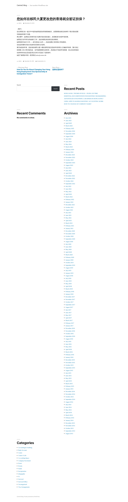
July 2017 (68, 310)
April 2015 (68, 381)
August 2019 (69, 268)
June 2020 (68, 247)
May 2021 (68, 218)
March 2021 (69, 223)
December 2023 (70, 155)
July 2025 (68, 118)
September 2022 (70, 184)
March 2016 (69, 352)
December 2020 (70, 231)
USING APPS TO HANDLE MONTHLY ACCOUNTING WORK (83, 101)
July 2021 (68, 213)
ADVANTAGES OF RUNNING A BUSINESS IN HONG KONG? (83, 99)
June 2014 (68, 407)
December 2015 (70, 360)
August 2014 (69, 402)
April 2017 (68, 318)
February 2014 (69, 418)
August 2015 (69, 370)
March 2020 (69, 255)
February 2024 (69, 149)
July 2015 (68, 373)
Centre (20, 453)
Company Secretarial (24, 461)
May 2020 (68, 249)
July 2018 (68, 278)
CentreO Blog (22, 5)
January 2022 (69, 202)
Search (19, 85)
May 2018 (68, 284)
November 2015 (70, 362)
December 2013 (70, 423)
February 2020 (69, 257)
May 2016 (68, 347)
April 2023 (68, 173)
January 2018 (69, 294)
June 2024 (68, 142)
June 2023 (68, 171)
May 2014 (68, 410)
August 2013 (69, 434)
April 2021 (68, 220)
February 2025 (69, 128)
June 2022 (68, 189)
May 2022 (68, 192)
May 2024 (68, 144)
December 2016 (70, 328)
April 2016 (68, 349)
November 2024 (70, 131)
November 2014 (70, 394)
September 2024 (70, 134)
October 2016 (69, 334)
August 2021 (69, 210)
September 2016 (70, 336)
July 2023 (68, 168)
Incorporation (40, 61)
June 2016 (68, 344)
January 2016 (69, 357)
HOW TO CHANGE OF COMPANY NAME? (77, 104)
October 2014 (69, 397)
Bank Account (22, 450)
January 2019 (69, 273)
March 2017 (69, 320)
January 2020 (69, 260)
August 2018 (69, 276)
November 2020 (70, 234)
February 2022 (69, 199)
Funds (20, 469)
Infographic (21, 474)
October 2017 (69, 302)
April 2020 (68, 252)
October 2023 (69, 160)
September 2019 (70, 265)
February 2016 (69, 355)
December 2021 (70, 205)
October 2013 (69, 428)
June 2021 (68, 215)
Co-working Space (23, 458)
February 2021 (69, 226)
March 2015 (69, 384)
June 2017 (68, 313)
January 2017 (69, 326)
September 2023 (70, 163)
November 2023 (70, 157)
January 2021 (69, 228)
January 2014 (69, 420)
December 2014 (70, 391)
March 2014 (69, 415)
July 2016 (68, 341)
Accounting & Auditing (25, 448)
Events (20, 466)
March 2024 (69, 147)
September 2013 (70, 431)
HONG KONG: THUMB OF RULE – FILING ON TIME (81, 93)
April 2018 (68, 286)
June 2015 (68, 376)
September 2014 (70, 399)
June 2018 (68, 281)
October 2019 (69, 263)
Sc (45, 61)
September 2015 (70, 368)
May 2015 (68, 378)
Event (20, 463)
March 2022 (69, 197)
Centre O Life (22, 455)
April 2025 (68, 123)
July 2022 (68, 186)
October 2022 (69, 181)
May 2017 (68, 315)
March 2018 (69, 289)
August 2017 (69, 307)
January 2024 (69, 152)
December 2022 (70, 176)
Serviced (20, 479)
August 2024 (69, 136)
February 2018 (69, 291)
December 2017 (70, 297)
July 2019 (68, 270)
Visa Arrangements (24, 487)
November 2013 (70, 426)
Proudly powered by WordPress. (32, 496)
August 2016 (69, 339)
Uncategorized (22, 484)
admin (19, 23)
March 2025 (69, 126)
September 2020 (70, 239)
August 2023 (69, 165)
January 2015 (69, 389)
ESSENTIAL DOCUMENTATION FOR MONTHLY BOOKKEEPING (85, 96)
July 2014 (68, 405)
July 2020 (68, 244)
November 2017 (70, 299)
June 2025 (68, 120)
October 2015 (69, 365)
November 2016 (70, 331)
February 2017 (69, 323)
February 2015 (69, 386)
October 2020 (69, 236)
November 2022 (70, 178)
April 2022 (68, 194)
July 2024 (68, 139)
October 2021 (69, 207)
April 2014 (68, 412)
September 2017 (70, 305)
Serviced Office (22, 482)
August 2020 (69, 242)
